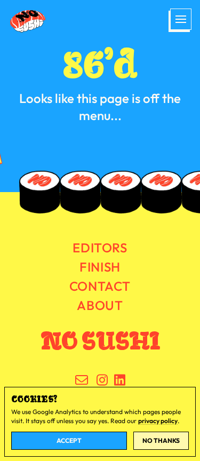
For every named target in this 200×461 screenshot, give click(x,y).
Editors (100, 248)
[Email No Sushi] (81, 379)
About (100, 305)
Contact (100, 286)
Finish (100, 267)
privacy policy (158, 421)
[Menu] (179, 20)
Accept (69, 440)
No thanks (161, 440)
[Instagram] (102, 379)
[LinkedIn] (119, 379)
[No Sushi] (35, 21)
